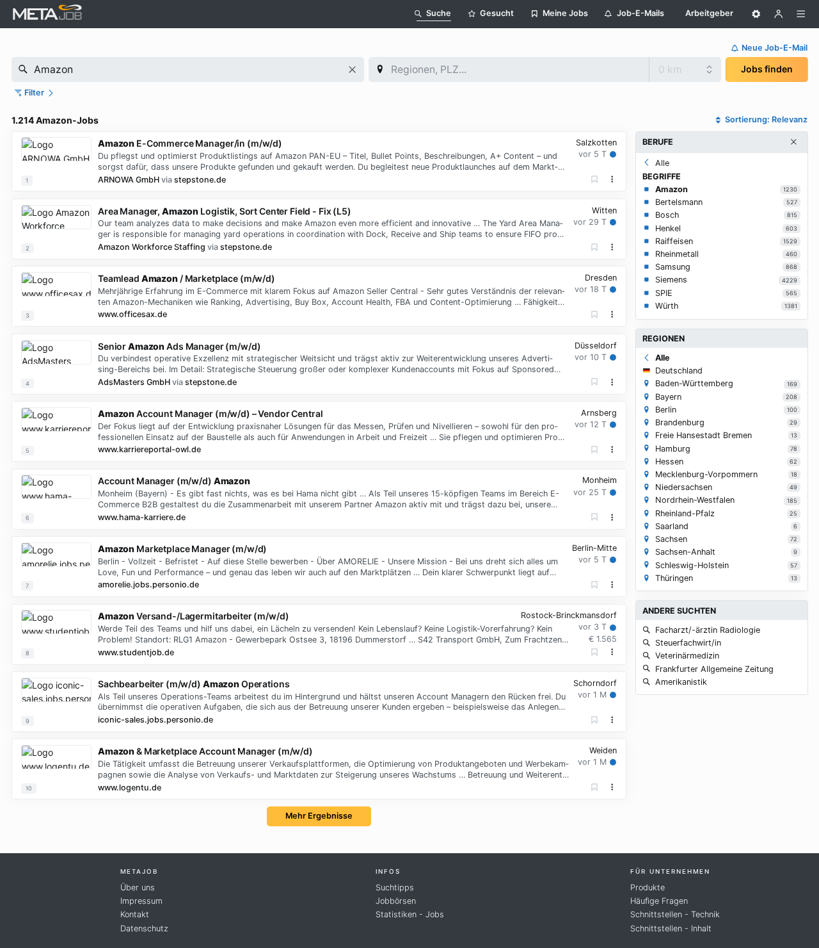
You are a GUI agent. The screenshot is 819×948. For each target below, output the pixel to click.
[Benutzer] (778, 14)
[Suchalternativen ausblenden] (793, 142)
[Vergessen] (594, 179)
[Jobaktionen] (612, 179)
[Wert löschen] (352, 69)
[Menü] (801, 14)
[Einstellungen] (756, 14)
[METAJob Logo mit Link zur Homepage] (47, 13)
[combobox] (188, 69)
